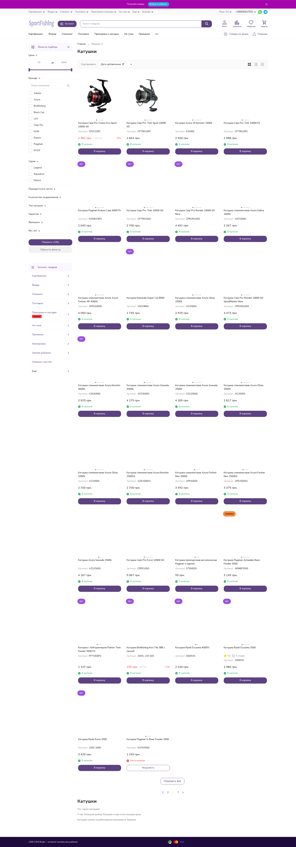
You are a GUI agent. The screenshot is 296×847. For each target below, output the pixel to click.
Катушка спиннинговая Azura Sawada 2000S (196, 387)
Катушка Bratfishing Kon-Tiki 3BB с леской (146, 649)
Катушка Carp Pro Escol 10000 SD (145, 560)
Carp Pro (38, 125)
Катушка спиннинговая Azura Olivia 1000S (98, 474)
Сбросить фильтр (50, 249)
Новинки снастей (42, 362)
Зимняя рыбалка (41, 352)
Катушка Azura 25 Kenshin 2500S (193, 123)
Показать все (172, 781)
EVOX (37, 150)
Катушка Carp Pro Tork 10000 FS (242, 123)
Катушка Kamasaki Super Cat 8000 (145, 298)
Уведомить (148, 767)
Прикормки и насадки (107, 34)
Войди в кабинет (159, 4)
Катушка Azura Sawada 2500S (95, 560)
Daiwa (37, 137)
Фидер (52, 34)
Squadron (39, 174)
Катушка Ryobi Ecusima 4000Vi (192, 647)
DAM (36, 131)
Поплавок (83, 34)
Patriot (37, 180)
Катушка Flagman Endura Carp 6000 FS (99, 210)
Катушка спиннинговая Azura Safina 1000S (244, 212)
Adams (37, 93)
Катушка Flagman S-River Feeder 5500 (148, 739)
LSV (36, 118)
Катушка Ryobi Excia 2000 (92, 739)
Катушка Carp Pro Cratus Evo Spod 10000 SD (97, 124)
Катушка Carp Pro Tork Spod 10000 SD (146, 124)
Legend (38, 167)
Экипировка (39, 343)
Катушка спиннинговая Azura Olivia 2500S (195, 299)
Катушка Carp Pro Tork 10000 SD (145, 210)
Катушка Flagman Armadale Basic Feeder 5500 (242, 561)
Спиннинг (67, 34)
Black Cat (39, 112)
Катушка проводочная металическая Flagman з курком (196, 561)
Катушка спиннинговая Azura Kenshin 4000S (99, 387)
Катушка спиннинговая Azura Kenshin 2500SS (148, 474)
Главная (81, 44)
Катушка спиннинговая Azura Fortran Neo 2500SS (244, 474)
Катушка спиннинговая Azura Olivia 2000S (243, 387)
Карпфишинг (36, 34)
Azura (37, 99)
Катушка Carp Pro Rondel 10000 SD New (195, 212)
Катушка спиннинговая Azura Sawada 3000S (148, 387)
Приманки (144, 34)
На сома (128, 34)
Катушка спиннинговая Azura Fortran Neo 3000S (196, 474)
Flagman (38, 144)
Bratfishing (40, 105)
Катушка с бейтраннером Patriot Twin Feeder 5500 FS (99, 649)
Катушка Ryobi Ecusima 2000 (240, 647)
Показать (47, 242)
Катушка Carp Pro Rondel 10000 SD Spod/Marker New (243, 299)
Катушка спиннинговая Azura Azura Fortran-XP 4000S (98, 299)
